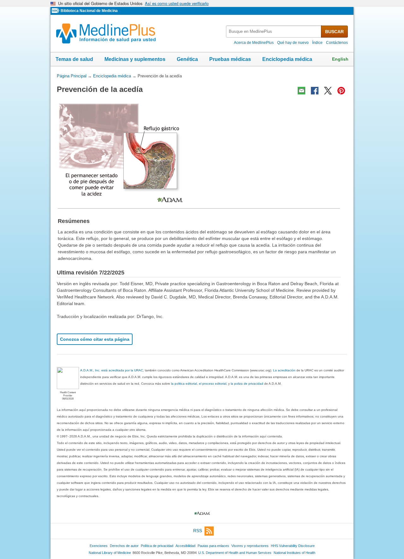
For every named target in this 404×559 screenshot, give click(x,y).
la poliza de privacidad (247, 383)
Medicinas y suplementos (134, 59)
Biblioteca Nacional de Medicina (89, 11)
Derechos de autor (124, 546)
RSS (197, 530)
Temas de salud (74, 59)
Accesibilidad (185, 546)
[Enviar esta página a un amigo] (301, 91)
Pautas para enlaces (213, 546)
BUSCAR (334, 31)
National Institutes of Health (294, 553)
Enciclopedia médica (287, 59)
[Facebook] (315, 91)
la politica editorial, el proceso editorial (198, 383)
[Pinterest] (341, 91)
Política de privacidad (157, 546)
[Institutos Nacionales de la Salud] (56, 11)
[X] (328, 91)
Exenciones (99, 546)
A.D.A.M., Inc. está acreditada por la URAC (111, 370)
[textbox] (274, 31)
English (340, 59)
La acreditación (284, 370)
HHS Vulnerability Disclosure (293, 546)
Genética (187, 59)
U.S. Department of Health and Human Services (234, 553)
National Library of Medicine (110, 553)
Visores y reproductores (250, 546)
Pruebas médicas (230, 59)
